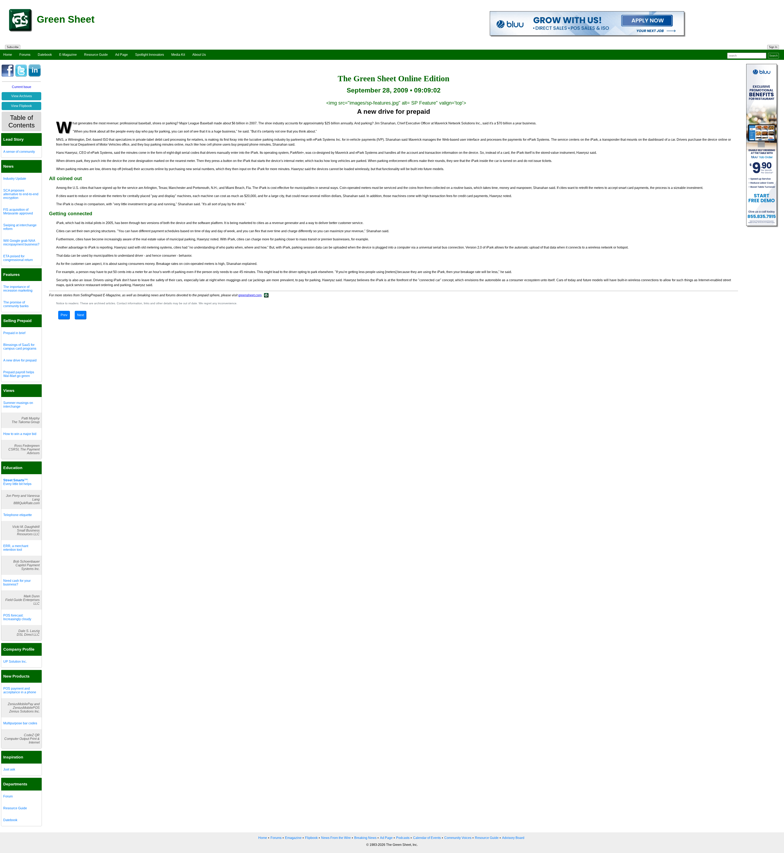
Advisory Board (513, 838)
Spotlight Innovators (149, 54)
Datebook (45, 54)
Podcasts (403, 838)
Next (80, 315)
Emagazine (293, 838)
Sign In (773, 47)
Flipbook (311, 838)
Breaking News (365, 838)
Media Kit (178, 54)
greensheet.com (250, 295)
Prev (64, 315)
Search (773, 55)
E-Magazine (68, 54)
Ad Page (121, 54)
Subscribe (13, 47)
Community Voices (457, 838)
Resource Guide (96, 54)
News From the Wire (336, 838)
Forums (24, 54)
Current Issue (21, 87)
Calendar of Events (427, 838)
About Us (199, 54)
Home (7, 54)
